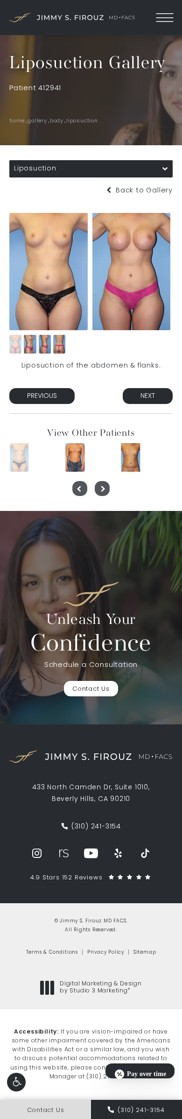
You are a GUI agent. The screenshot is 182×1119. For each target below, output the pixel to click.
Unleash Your (91, 634)
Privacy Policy (105, 952)
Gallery (37, 121)
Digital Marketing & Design (100, 988)
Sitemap (144, 952)
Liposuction (82, 121)
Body (56, 121)
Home (17, 121)
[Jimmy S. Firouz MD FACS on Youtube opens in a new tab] (91, 853)
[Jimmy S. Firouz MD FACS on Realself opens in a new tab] (64, 853)
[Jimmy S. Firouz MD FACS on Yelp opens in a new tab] (118, 853)
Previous (42, 396)
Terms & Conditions (52, 952)
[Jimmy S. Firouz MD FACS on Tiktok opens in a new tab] (145, 853)
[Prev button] (79, 488)
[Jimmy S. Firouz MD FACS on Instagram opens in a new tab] (37, 853)
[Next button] (102, 488)
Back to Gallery (143, 190)
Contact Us (91, 689)
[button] (16, 1082)
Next (147, 396)
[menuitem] (37, 853)
